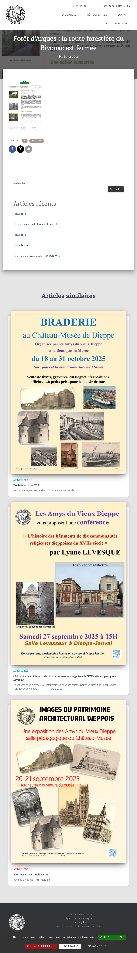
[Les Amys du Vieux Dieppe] (15, 15)
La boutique (69, 15)
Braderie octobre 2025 (26, 485)
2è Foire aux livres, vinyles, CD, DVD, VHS (37, 256)
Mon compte (122, 23)
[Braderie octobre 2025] (68, 392)
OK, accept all (113, 937)
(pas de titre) (22, 213)
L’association (79, 6)
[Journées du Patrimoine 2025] (68, 782)
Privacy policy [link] (97, 946)
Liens (104, 23)
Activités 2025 (20, 480)
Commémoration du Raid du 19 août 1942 (37, 224)
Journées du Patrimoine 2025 (30, 874)
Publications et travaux (113, 6)
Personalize (70, 946)
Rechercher (19, 183)
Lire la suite (56, 688)
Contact (123, 15)
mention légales (78, 922)
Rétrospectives (97, 15)
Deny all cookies (42, 946)
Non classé (37, 141)
